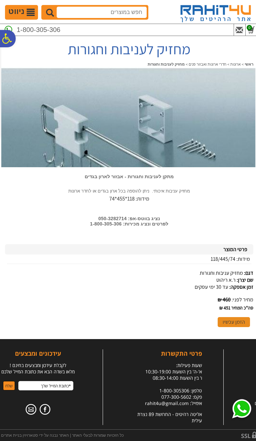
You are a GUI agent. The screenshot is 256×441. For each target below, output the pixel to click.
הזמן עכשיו (234, 321)
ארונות (235, 64)
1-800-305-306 (38, 29)
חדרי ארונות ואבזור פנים (207, 64)
